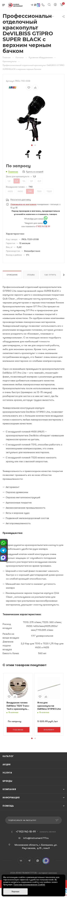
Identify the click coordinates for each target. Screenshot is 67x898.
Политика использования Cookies (29, 884)
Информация (11, 797)
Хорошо (15, 891)
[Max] (38, 5)
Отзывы (31, 275)
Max (45, 860)
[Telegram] (45, 223)
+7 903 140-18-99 (26, 831)
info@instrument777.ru (36, 838)
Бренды (7, 781)
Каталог (8, 756)
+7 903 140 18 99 (42, 226)
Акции (7, 764)
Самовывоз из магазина (23, 204)
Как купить (50, 275)
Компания (9, 789)
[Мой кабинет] (55, 5)
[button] (32, 145)
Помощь (8, 806)
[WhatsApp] (45, 219)
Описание (12, 275)
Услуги (7, 773)
